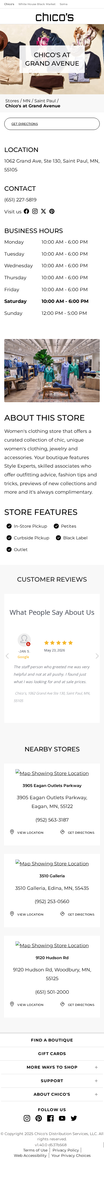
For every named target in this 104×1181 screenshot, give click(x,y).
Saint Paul (45, 100)
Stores (12, 100)
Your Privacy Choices (71, 1155)
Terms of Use (35, 1150)
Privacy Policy (66, 1150)
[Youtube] (60, 211)
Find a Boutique (52, 1040)
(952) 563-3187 (52, 820)
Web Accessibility (30, 1155)
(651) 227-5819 (20, 200)
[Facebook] (26, 211)
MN (26, 100)
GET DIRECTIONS (24, 124)
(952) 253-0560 (52, 901)
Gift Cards (52, 1053)
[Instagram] (35, 211)
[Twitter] (43, 211)
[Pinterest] (52, 211)
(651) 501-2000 (52, 992)
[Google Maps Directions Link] (52, 773)
